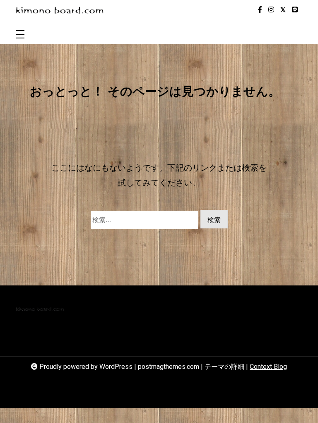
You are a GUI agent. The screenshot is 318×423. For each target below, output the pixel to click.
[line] (295, 10)
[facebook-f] (260, 10)
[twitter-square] (283, 10)
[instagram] (271, 10)
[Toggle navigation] (20, 35)
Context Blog (268, 367)
